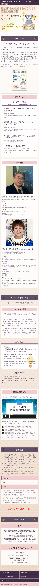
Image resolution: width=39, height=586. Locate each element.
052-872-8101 (16, 558)
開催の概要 (24, 572)
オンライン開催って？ (8, 576)
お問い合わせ (5, 580)
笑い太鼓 (15, 584)
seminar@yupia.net (21, 562)
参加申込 (23, 576)
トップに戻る (5, 572)
